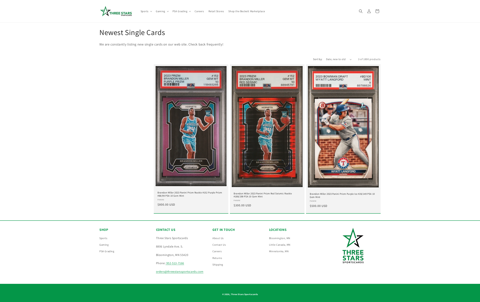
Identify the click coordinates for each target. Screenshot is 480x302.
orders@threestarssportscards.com (179, 272)
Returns (217, 258)
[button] (146, 11)
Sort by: (317, 59)
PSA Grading (106, 251)
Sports (103, 238)
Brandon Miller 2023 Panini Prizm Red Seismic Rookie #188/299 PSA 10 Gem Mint (263, 195)
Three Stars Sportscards (244, 294)
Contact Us (219, 244)
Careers (217, 251)
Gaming (104, 244)
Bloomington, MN (279, 238)
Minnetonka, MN (279, 251)
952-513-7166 (175, 263)
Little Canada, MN (279, 244)
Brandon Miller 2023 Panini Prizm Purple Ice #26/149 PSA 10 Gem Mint (342, 195)
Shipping (217, 264)
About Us (218, 238)
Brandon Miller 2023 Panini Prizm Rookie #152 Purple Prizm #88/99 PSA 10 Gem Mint (190, 194)
